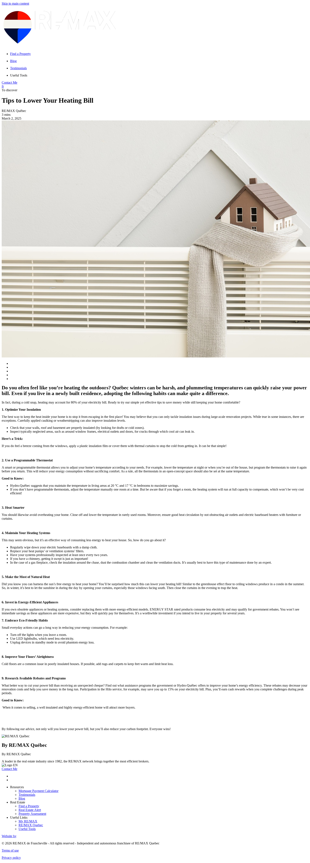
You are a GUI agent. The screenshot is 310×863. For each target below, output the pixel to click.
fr (3, 86)
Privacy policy (11, 857)
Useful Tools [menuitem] (18, 75)
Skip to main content (15, 3)
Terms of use (10, 850)
